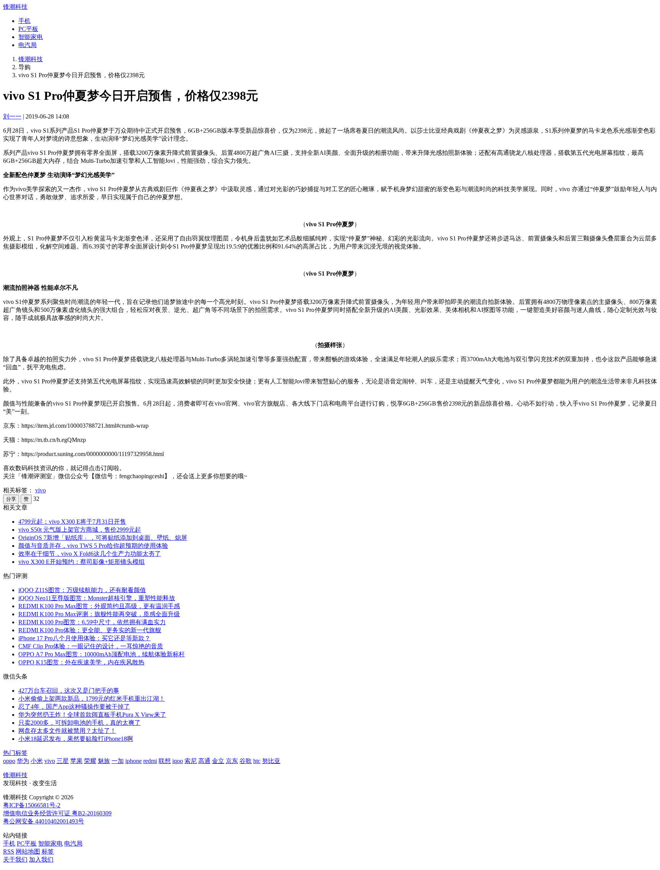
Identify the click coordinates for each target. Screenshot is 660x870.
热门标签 (15, 753)
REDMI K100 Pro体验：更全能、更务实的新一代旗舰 (89, 630)
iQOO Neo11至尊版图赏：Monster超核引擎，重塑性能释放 (96, 598)
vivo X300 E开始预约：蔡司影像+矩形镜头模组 (81, 561)
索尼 (190, 761)
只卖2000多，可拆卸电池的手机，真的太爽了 (79, 722)
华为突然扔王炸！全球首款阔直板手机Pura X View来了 (92, 714)
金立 (218, 761)
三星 (63, 761)
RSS (8, 851)
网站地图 (28, 851)
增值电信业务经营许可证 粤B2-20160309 (57, 813)
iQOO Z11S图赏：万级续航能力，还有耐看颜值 (82, 590)
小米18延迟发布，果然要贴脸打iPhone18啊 (75, 738)
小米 (37, 761)
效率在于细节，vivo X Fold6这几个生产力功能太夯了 (89, 553)
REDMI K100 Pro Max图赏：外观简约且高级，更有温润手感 (99, 606)
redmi (150, 761)
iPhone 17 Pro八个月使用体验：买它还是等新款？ (84, 638)
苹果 (76, 761)
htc (256, 761)
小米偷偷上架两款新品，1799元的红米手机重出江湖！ (91, 698)
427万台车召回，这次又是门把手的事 (68, 690)
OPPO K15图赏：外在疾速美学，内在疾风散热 (81, 662)
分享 (11, 499)
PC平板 (28, 29)
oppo (9, 761)
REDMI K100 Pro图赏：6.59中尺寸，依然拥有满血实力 (92, 622)
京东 (232, 761)
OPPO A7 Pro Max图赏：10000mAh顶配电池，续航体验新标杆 (101, 654)
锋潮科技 (15, 6)
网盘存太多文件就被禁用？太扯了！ (67, 730)
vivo (40, 490)
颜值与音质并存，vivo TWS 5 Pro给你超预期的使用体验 (93, 545)
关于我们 (15, 859)
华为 (23, 761)
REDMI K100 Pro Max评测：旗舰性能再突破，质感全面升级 (99, 614)
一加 (118, 761)
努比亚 (271, 761)
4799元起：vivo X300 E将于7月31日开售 (72, 521)
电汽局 (27, 45)
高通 (204, 761)
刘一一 (12, 116)
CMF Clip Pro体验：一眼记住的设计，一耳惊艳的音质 (90, 646)
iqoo (177, 761)
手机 (24, 21)
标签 (48, 851)
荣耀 (90, 761)
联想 (165, 761)
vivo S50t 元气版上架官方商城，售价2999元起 (79, 529)
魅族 (104, 761)
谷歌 (245, 761)
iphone (133, 761)
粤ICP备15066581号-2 (31, 805)
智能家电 (30, 37)
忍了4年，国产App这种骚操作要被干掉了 (74, 706)
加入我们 (41, 859)
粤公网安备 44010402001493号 (43, 821)
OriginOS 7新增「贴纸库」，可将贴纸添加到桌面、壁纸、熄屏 (102, 537)
